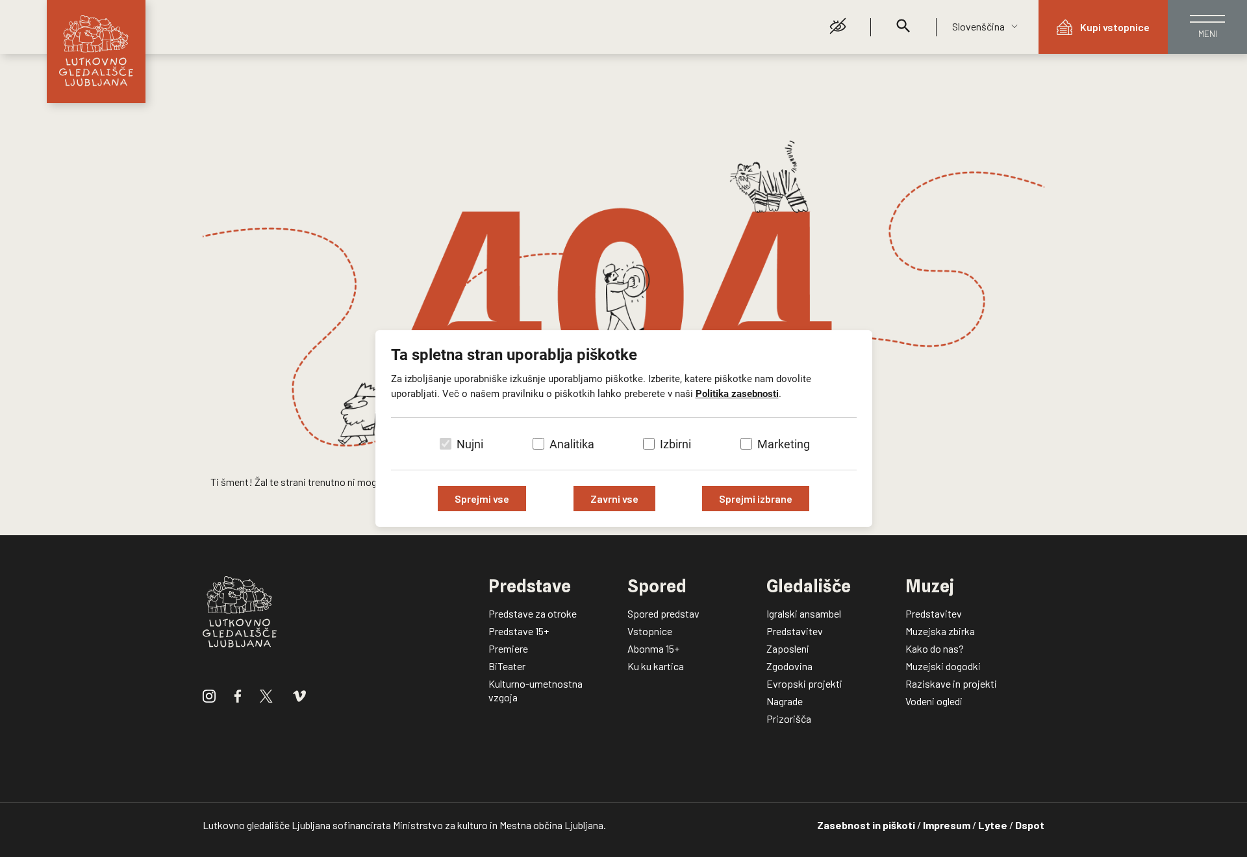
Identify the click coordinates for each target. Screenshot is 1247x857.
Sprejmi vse (482, 498)
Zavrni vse (614, 498)
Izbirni (675, 444)
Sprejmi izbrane (755, 498)
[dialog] (623, 428)
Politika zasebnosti (737, 394)
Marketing (783, 444)
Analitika (571, 444)
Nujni (470, 444)
